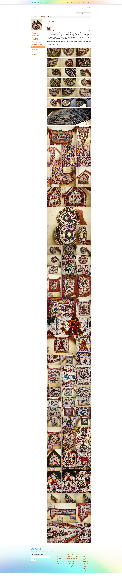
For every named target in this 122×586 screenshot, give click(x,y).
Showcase (75, 3)
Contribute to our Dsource (73, 566)
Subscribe (33, 559)
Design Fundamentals (72, 558)
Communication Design (72, 556)
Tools (80, 3)
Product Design (71, 561)
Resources (63, 3)
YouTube (84, 566)
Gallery (85, 3)
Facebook (84, 568)
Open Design (70, 565)
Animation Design (71, 554)
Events (84, 558)
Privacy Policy (85, 563)
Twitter (84, 570)
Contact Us (85, 561)
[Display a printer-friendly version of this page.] (89, 30)
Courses (57, 3)
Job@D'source (85, 560)
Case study (69, 3)
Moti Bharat (44, 17)
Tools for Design (71, 563)
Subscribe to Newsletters (37, 554)
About (83, 554)
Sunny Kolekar (49, 24)
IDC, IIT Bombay (49, 25)
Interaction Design (71, 560)
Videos (89, 3)
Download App (86, 565)
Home (33, 17)
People (84, 556)
